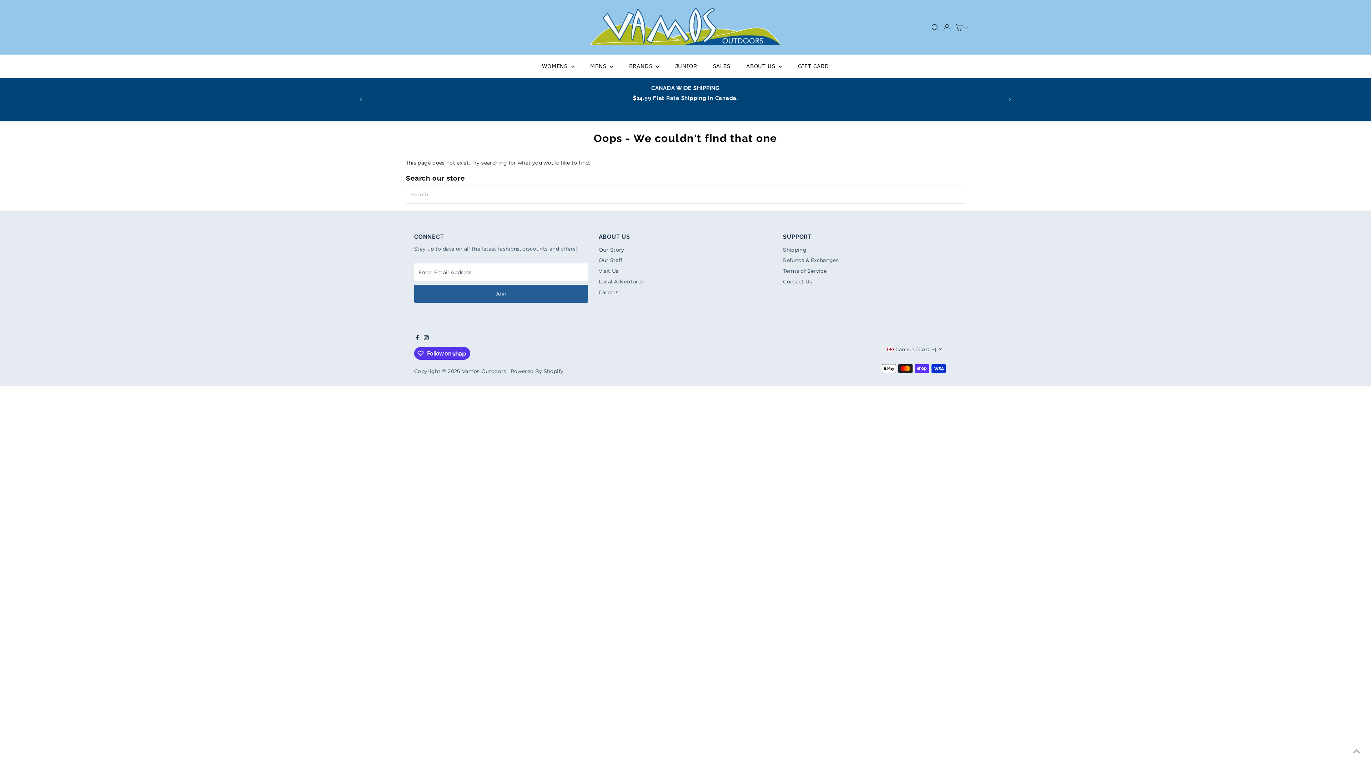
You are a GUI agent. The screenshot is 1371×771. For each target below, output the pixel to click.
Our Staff (611, 260)
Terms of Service (805, 271)
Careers (608, 292)
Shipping (795, 250)
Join (501, 294)
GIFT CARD (813, 66)
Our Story (611, 250)
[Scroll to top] (1357, 751)
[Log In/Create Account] (947, 27)
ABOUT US (761, 66)
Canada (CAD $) (916, 349)
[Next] (1009, 100)
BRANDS (641, 66)
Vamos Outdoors (484, 371)
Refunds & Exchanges (811, 260)
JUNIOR (686, 66)
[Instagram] (426, 338)
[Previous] (361, 100)
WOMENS (555, 66)
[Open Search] (935, 27)
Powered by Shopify (537, 371)
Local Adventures (621, 281)
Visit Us (609, 271)
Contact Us (797, 281)
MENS (599, 66)
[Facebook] (417, 338)
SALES (721, 66)
